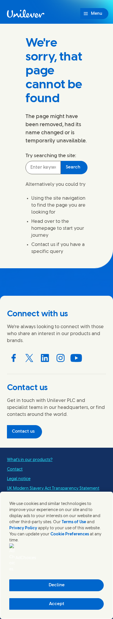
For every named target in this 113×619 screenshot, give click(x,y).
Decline (57, 585)
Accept (56, 604)
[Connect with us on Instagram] (60, 358)
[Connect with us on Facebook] (13, 358)
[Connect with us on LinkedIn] (45, 358)
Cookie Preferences (69, 534)
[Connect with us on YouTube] (76, 358)
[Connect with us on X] (29, 358)
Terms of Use (74, 522)
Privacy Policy (23, 528)
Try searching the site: (50, 155)
